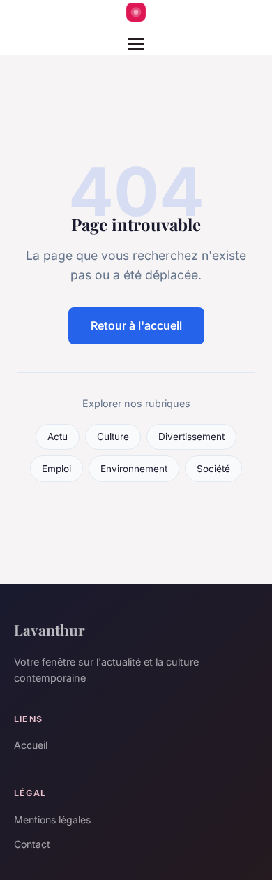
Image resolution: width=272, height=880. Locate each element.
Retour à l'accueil (136, 325)
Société (213, 468)
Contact (32, 844)
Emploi (56, 468)
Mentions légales (52, 820)
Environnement (133, 468)
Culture (113, 436)
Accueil (30, 745)
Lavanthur (49, 629)
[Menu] (136, 44)
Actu (57, 436)
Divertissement (191, 436)
